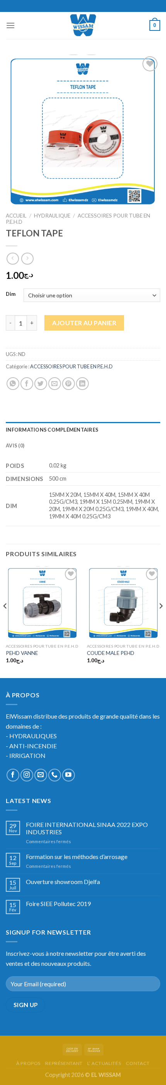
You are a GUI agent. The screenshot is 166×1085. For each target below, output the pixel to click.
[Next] (160, 621)
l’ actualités (104, 1063)
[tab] (83, 429)
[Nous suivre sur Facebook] (13, 775)
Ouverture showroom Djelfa (63, 881)
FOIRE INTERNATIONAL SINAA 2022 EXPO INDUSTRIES (87, 828)
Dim (10, 294)
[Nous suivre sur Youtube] (68, 775)
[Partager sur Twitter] (40, 383)
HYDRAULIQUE (52, 216)
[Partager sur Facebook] (26, 383)
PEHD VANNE (22, 653)
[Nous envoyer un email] (40, 775)
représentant (63, 1063)
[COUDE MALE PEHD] (123, 603)
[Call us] (54, 775)
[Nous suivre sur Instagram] (26, 775)
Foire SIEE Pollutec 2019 (58, 903)
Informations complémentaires (52, 430)
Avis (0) (15, 445)
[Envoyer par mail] (54, 383)
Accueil (16, 216)
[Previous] (5, 621)
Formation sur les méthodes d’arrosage (76, 856)
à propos (28, 1063)
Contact (138, 1063)
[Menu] (10, 25)
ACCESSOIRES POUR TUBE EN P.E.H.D (71, 366)
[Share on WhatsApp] (13, 383)
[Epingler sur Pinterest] (68, 383)
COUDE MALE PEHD (110, 653)
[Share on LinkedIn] (82, 383)
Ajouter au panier (84, 322)
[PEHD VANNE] (42, 603)
